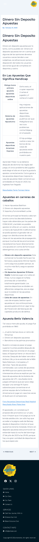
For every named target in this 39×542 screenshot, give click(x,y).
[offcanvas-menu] (5, 4)
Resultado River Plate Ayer (14, 404)
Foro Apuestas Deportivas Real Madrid (19, 402)
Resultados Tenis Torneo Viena (16, 190)
